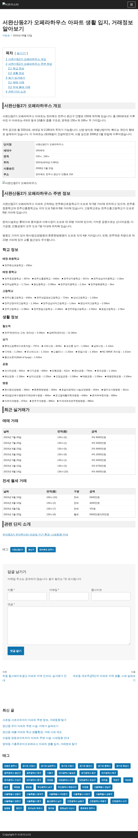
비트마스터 (24, 834)
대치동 (104, 780)
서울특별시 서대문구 (58, 794)
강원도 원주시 (10, 766)
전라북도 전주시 (46, 549)
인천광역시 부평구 (98, 801)
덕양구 (116, 780)
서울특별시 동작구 (35, 794)
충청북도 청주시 (87, 808)
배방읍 (17, 787)
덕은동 (128, 780)
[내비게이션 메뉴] (131, 4)
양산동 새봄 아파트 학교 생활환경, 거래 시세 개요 (32, 732)
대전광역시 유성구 (87, 780)
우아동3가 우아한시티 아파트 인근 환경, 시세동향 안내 (35, 534)
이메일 (54, 589)
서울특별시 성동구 (104, 794)
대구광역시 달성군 (67, 773)
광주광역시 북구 (34, 773)
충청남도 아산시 (67, 808)
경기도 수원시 (67, 766)
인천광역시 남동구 (75, 801)
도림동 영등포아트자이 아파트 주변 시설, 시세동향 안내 (36, 738)
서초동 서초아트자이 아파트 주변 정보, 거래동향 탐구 (34, 720)
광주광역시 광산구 (12, 773)
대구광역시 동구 (88, 773)
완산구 (31, 549)
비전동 (85, 787)
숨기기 (21, 53)
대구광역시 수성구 (12, 780)
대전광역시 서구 (66, 780)
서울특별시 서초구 (81, 794)
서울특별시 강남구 (102, 787)
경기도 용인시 (86, 766)
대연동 (50, 780)
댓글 (11, 604)
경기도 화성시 (122, 766)
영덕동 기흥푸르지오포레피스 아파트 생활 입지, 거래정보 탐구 (40, 744)
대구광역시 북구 (108, 773)
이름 (11, 589)
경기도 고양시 (29, 766)
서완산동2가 (17, 549)
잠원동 (7, 808)
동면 (6, 787)
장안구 (19, 808)
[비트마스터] (13, 4)
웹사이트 (96, 589)
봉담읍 (29, 787)
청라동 (51, 808)
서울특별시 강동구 (12, 794)
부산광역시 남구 (45, 787)
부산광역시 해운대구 (67, 787)
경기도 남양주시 (48, 766)
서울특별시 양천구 (12, 801)
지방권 (6, 35)
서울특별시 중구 (34, 801)
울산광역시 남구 (54, 801)
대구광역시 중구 (34, 780)
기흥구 (50, 773)
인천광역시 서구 (119, 801)
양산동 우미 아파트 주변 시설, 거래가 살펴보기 (30, 726)
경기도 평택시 (104, 766)
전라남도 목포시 (35, 808)
